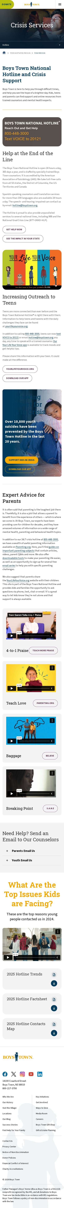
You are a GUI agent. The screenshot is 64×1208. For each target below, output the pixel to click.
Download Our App (17, 378)
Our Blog (6, 1119)
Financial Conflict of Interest (15, 1163)
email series (8, 565)
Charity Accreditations (12, 1169)
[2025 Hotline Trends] (54, 983)
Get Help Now (14, 229)
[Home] (4, 53)
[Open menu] (59, 4)
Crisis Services (39, 53)
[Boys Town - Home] (32, 4)
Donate (6, 4)
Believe (50, 755)
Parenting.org (23, 547)
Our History (7, 1102)
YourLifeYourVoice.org (20, 369)
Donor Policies (9, 1157)
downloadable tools (13, 558)
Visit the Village (9, 1108)
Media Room (41, 1113)
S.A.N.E (50, 808)
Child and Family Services (20, 53)
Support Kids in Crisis (21, 460)
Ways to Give (42, 1108)
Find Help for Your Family (13, 1130)
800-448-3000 (32, 333)
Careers (39, 1119)
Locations (6, 1113)
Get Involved (42, 1102)
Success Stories (10, 1124)
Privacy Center (9, 1146)
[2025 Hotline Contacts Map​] (54, 1033)
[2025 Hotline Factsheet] (54, 1008)
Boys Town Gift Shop (45, 1124)
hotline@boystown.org (24, 205)
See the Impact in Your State (23, 238)
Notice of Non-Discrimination (15, 1152)
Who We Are (8, 1096)
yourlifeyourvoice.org (16, 326)
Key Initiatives (42, 1096)
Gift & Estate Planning (46, 1130)
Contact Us (7, 1141)
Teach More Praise (43, 650)
